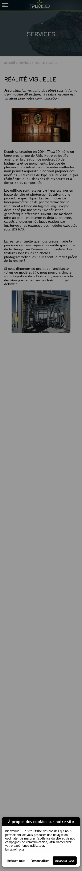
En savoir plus (14, 849)
